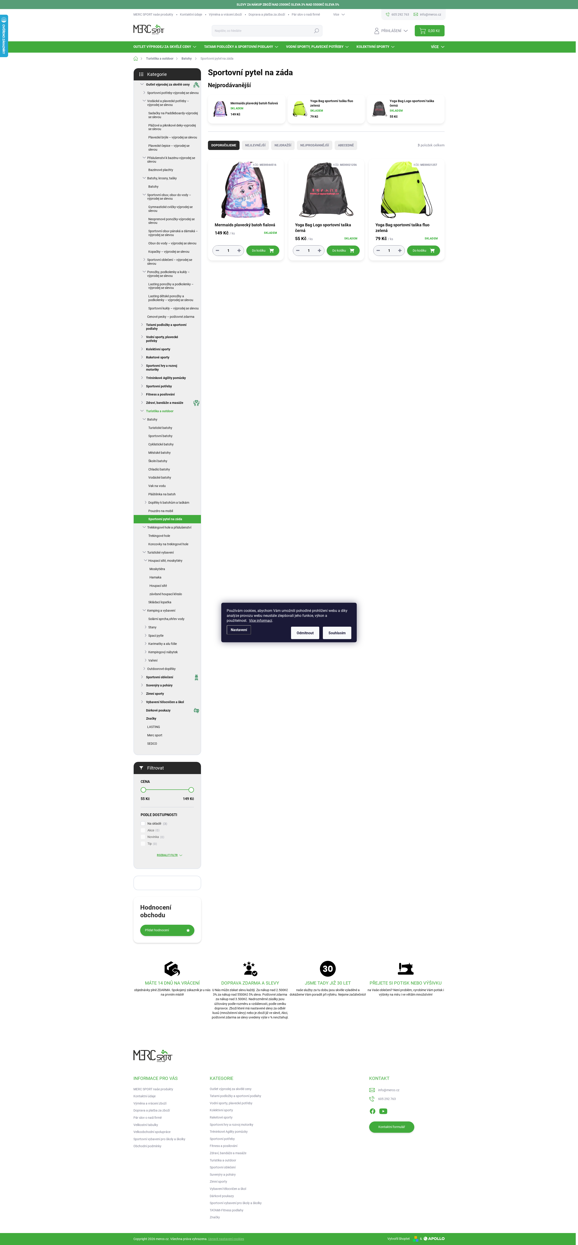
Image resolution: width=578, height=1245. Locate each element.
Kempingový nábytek (163, 652)
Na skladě (156, 824)
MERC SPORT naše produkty (153, 14)
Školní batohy (157, 461)
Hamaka (155, 577)
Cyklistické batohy (161, 444)
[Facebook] (372, 1110)
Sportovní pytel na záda (165, 519)
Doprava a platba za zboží (267, 14)
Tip (151, 844)
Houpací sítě (158, 585)
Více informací (260, 620)
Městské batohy (159, 452)
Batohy (153, 186)
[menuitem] (165, 46)
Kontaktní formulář (391, 1127)
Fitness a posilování (160, 394)
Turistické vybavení (160, 552)
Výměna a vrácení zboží (225, 14)
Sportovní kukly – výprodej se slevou (173, 308)
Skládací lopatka (159, 602)
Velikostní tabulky (145, 1125)
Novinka (155, 837)
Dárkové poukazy (158, 710)
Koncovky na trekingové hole (168, 544)
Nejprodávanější (314, 145)
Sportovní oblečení (159, 677)
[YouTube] (383, 1110)
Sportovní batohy (160, 436)
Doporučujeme (223, 145)
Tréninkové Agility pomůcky (166, 378)
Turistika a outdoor (159, 411)
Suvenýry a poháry (159, 685)
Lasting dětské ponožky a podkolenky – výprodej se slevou (170, 298)
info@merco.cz (388, 1090)
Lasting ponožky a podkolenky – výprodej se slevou (170, 286)
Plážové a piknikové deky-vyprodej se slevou (172, 127)
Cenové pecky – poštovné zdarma (170, 316)
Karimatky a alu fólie (162, 644)
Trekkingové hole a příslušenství (169, 527)
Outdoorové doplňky (161, 669)
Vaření (152, 660)
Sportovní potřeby (159, 386)
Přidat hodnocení (157, 930)
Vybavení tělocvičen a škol (165, 702)
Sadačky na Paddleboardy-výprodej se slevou (173, 115)
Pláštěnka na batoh (162, 494)
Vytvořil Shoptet (398, 1238)
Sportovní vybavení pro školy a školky (159, 1139)
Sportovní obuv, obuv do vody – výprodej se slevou (169, 197)
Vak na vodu (157, 486)
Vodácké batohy (159, 477)
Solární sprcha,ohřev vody (166, 619)
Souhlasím (337, 633)
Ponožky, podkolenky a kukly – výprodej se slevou (168, 274)
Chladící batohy (159, 469)
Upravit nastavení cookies (226, 1239)
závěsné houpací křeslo (165, 594)
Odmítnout (305, 633)
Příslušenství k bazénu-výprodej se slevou (171, 160)
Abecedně (346, 145)
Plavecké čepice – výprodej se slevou (168, 147)
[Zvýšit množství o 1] (239, 250)
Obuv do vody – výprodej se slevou (172, 243)
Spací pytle (155, 635)
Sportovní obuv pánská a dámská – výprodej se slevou (173, 233)
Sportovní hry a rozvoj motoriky (161, 367)
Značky (151, 718)
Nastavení (239, 630)
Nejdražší (283, 145)
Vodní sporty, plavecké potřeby (162, 339)
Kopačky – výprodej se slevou (168, 251)
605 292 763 (387, 1099)
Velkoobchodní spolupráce (151, 1132)
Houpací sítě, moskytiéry (165, 560)
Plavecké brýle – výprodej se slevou (172, 137)
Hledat (316, 31)
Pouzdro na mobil (160, 511)
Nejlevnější (255, 145)
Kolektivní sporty (158, 349)
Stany (152, 627)
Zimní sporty (155, 693)
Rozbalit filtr (167, 855)
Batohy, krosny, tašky (162, 178)
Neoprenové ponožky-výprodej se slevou (171, 221)
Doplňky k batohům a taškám (168, 502)
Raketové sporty (157, 357)
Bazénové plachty (160, 170)
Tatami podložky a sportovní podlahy (166, 326)
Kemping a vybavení (161, 610)
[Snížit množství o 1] (217, 250)
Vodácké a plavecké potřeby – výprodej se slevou (168, 103)
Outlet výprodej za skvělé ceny (168, 84)
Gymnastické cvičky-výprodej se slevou (170, 209)
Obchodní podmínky (147, 1146)
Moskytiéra (157, 569)
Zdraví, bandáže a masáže (164, 403)
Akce (152, 830)
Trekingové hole (159, 536)
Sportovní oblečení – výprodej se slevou (169, 261)
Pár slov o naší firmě (306, 14)
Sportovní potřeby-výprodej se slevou (173, 93)
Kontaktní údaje (191, 14)
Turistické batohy (160, 428)
